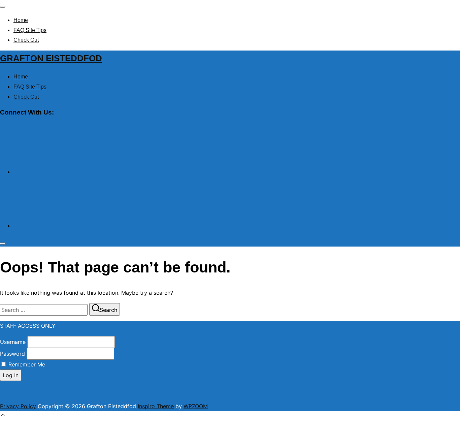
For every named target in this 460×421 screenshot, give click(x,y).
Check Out (26, 40)
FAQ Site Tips (29, 30)
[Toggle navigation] (2, 7)
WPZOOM (196, 406)
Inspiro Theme (156, 406)
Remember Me (26, 364)
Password (12, 353)
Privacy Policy (18, 406)
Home (20, 20)
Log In (11, 375)
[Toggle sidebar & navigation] (2, 243)
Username (13, 341)
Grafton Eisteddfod (51, 58)
